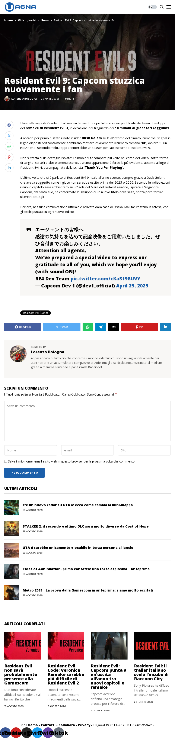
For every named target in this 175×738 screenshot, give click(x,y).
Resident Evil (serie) (35, 313)
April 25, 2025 (132, 285)
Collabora (66, 725)
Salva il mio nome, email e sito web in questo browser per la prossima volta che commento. (71, 461)
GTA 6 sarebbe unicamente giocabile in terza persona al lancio (78, 547)
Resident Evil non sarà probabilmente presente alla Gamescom (20, 674)
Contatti (48, 725)
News (45, 20)
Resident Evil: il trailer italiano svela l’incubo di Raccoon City (151, 672)
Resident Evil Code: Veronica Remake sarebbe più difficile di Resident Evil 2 (66, 674)
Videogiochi (27, 20)
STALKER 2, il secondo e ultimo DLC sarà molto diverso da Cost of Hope (86, 526)
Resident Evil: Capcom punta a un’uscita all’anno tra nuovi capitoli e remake (109, 676)
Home (8, 20)
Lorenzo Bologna (24, 98)
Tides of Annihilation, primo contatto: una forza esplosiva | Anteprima (86, 569)
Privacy (84, 725)
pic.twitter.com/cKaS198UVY (105, 278)
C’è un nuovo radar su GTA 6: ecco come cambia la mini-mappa (78, 505)
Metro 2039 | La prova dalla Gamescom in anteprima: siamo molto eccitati (88, 590)
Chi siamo (29, 725)
